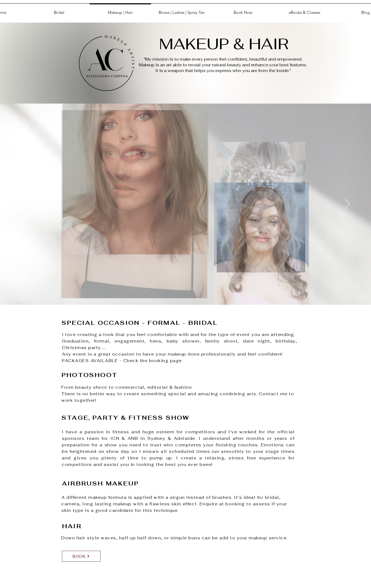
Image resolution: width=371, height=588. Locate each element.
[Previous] (23, 204)
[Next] (347, 204)
